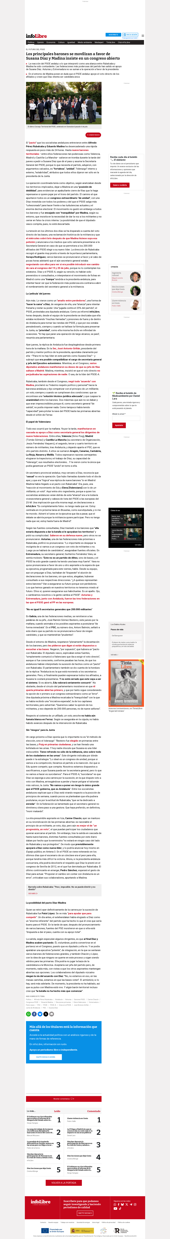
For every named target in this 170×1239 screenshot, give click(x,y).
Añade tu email (118, 414)
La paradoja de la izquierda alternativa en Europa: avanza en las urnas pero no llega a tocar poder (40, 1144)
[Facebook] (118, 1205)
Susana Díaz (53, 1008)
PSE (44, 1008)
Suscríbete (113, 35)
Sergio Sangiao (32, 1123)
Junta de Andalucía (33, 1008)
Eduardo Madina (47, 1002)
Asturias (68, 999)
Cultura (61, 42)
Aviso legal (95, 1222)
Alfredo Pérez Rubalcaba (43, 999)
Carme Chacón (93, 999)
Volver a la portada (63, 1182)
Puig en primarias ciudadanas (55, 744)
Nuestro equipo (53, 1222)
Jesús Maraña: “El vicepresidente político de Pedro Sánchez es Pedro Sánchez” (117, 534)
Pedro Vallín (71, 1121)
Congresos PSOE (32, 1002)
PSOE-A (53, 1005)
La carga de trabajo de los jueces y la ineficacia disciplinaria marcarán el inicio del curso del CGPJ (40, 1131)
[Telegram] (131, 1205)
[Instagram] (135, 1205)
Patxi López (30, 1005)
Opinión (40, 42)
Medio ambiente (85, 42)
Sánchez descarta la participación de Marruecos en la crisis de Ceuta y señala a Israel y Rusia (40, 1156)
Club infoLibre (124, 42)
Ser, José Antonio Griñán (66, 348)
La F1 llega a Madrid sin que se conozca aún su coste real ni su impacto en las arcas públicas (79, 1131)
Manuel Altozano (33, 1135)
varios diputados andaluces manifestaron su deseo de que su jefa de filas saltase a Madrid (63, 367)
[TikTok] (120, 1209)
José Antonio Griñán (81, 1005)
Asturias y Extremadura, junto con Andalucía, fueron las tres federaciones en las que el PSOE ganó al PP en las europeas (63, 599)
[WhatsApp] (115, 1205)
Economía (51, 42)
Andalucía (59, 999)
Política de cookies (124, 1222)
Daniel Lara (71, 1135)
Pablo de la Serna (33, 1148)
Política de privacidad (108, 1222)
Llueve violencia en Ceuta (77, 1118)
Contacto (43, 1222)
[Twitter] (126, 1205)
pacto (32, 142)
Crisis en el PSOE (65, 1005)
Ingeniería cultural (116, 274)
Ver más (114, 655)
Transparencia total (129, 38)
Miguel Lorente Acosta (117, 279)
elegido (74, 740)
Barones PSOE (79, 999)
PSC (38, 1005)
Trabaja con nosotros (67, 1222)
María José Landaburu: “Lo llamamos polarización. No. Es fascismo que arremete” (117, 520)
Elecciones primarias (63, 1002)
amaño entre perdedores (71, 300)
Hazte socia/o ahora (45, 1057)
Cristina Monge (32, 1171)
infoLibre (30, 1160)
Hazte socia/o (85, 1213)
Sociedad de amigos (83, 1222)
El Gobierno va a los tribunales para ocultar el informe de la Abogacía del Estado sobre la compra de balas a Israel (39, 1119)
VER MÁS (138, 545)
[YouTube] (115, 1209)
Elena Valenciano (80, 1002)
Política (31, 42)
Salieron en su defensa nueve (66, 535)
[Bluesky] (122, 1205)
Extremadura (94, 1002)
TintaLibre (110, 42)
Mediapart (99, 42)
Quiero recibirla (120, 185)
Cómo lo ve (115, 510)
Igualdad (71, 42)
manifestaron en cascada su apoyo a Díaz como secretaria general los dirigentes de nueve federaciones (63, 432)
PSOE (45, 1005)
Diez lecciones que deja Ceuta (39, 1168)
